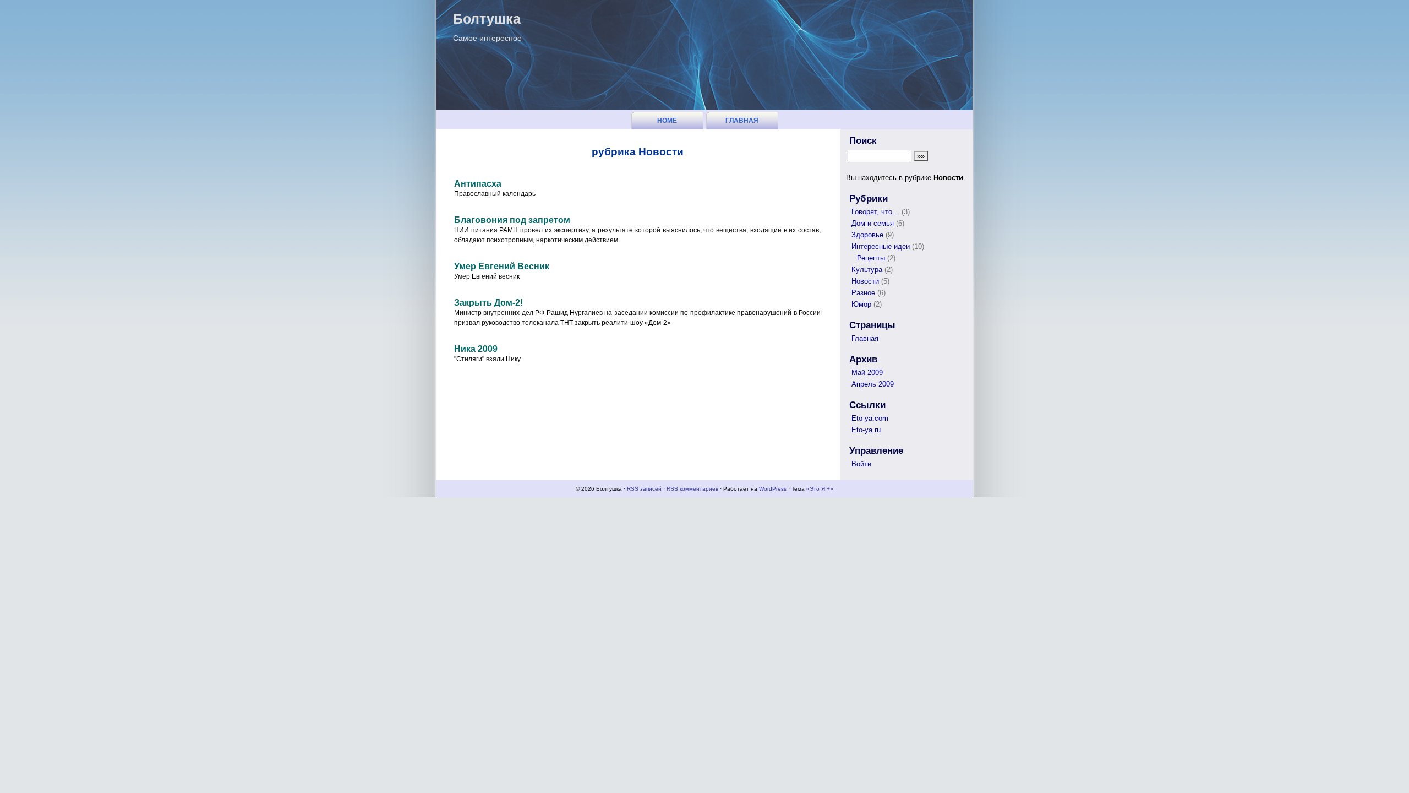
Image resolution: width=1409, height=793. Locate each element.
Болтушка (487, 18)
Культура (866, 269)
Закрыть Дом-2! (488, 302)
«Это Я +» (819, 489)
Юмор (861, 304)
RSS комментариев (692, 489)
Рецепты (871, 258)
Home (667, 120)
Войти (861, 464)
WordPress (773, 489)
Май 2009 (867, 372)
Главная (741, 120)
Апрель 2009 (872, 384)
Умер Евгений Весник (501, 266)
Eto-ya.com (869, 418)
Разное (863, 293)
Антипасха (477, 183)
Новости (865, 281)
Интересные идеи (880, 246)
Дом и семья (872, 223)
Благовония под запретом (512, 220)
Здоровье (867, 235)
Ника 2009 (476, 349)
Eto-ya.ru (866, 430)
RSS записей (644, 489)
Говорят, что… (875, 212)
